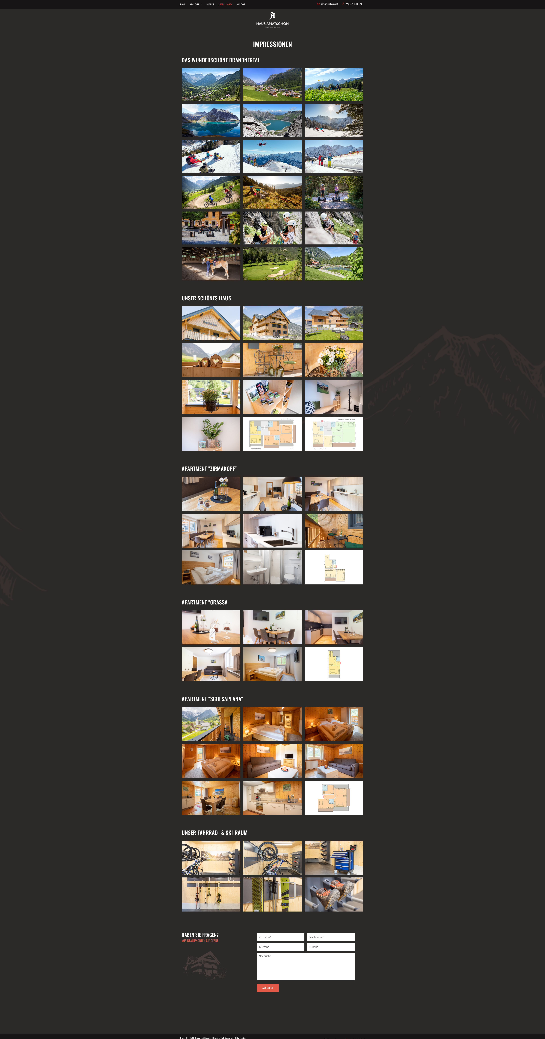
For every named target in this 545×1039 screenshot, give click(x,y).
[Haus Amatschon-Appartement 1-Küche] (211, 531)
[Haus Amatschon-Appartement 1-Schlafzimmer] (211, 567)
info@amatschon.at (329, 4)
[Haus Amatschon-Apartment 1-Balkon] (334, 531)
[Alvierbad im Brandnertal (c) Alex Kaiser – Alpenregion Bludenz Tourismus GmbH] (334, 263)
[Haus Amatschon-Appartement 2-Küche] (211, 627)
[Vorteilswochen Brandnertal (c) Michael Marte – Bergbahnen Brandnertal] (334, 120)
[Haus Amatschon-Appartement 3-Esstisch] (211, 798)
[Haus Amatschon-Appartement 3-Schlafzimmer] (272, 724)
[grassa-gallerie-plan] (334, 664)
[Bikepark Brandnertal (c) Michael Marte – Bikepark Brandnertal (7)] (272, 192)
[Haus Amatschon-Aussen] (272, 360)
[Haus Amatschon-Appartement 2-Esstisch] (272, 627)
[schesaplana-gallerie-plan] (334, 798)
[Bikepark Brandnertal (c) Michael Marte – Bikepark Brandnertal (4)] (211, 192)
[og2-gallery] (272, 434)
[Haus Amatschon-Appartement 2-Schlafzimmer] (272, 664)
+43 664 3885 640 (354, 4)
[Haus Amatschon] (211, 323)
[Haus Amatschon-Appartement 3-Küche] (272, 798)
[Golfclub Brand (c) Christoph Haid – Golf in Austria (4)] (272, 263)
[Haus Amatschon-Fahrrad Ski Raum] (211, 858)
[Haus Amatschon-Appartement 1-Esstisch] (211, 494)
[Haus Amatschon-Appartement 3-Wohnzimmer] (272, 761)
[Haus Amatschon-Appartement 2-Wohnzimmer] (211, 664)
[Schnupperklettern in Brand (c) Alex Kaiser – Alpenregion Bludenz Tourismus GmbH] (272, 228)
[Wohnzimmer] (334, 761)
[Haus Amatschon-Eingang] (211, 360)
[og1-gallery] (334, 434)
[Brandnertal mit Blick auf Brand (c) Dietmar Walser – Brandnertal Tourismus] (211, 84)
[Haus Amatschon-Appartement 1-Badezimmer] (272, 567)
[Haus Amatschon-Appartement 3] (211, 724)
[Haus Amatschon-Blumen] (334, 360)
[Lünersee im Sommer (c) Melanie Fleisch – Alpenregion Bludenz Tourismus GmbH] (272, 120)
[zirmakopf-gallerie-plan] (334, 567)
